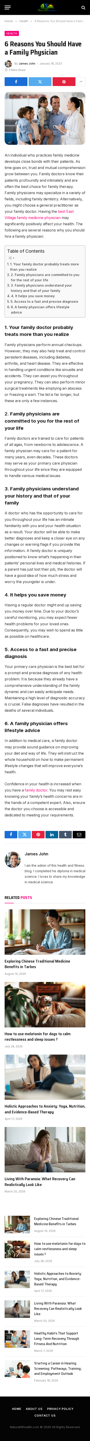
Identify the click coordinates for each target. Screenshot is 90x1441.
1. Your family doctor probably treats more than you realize (44, 266)
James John (27, 63)
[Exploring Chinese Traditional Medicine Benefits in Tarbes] (45, 932)
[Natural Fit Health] (47, 7)
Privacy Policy (60, 1409)
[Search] (83, 7)
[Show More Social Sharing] (81, 81)
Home (16, 1409)
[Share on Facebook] (16, 81)
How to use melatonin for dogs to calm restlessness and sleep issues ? (38, 1037)
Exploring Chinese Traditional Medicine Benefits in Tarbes (37, 964)
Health (11, 33)
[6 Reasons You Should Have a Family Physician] (45, 118)
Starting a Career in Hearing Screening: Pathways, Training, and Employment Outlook (58, 1368)
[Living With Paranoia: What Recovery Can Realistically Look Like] (45, 1149)
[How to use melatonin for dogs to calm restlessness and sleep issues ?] (45, 1004)
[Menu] (8, 7)
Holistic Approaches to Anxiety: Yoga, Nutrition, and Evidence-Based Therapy (45, 1109)
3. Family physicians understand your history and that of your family (41, 288)
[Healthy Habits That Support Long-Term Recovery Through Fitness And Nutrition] (17, 1339)
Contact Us (44, 1415)
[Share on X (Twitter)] (40, 81)
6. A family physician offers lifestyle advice (40, 309)
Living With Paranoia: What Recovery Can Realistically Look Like (40, 1182)
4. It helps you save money (33, 296)
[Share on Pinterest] (64, 81)
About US (34, 1409)
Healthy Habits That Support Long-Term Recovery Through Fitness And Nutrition (56, 1338)
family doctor (36, 790)
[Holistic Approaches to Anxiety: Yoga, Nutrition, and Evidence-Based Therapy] (45, 1077)
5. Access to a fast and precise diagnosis (44, 301)
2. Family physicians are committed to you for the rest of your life (45, 277)
